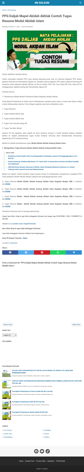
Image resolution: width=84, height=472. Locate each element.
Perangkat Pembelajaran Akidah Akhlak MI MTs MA (30, 412)
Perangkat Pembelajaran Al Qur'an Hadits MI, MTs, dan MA (32, 391)
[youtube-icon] (42, 451)
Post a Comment (27, 27)
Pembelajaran (8, 437)
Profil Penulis (60, 461)
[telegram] (74, 252)
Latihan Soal (7, 434)
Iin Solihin (42, 2)
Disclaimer (50, 461)
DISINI (7, 184)
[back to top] (79, 467)
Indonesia (13, 243)
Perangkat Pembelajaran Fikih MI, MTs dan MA (28, 402)
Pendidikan (47, 430)
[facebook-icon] (36, 451)
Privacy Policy (41, 461)
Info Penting (7, 430)
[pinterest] (42, 252)
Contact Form (29, 461)
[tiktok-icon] (48, 451)
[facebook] (10, 252)
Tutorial (46, 434)
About (21, 461)
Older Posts (76, 324)
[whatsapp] (58, 252)
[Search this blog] (80, 3)
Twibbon (47, 437)
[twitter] (26, 252)
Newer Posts (8, 324)
